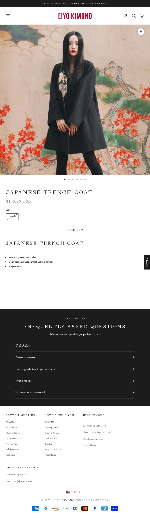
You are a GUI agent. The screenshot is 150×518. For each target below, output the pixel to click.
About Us (10, 422)
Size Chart (48, 444)
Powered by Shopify (92, 500)
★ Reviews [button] (147, 261)
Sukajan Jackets (12, 449)
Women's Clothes (13, 433)
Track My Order (50, 438)
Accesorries (10, 454)
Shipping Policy (51, 427)
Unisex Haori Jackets (14, 438)
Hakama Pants (12, 444)
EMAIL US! (49, 422)
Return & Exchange (52, 433)
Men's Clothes (11, 427)
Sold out (75, 230)
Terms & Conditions (52, 449)
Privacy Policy (50, 454)
